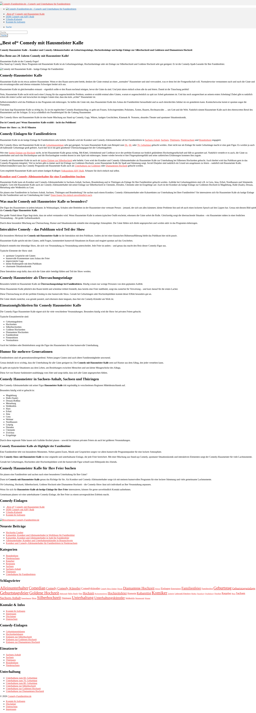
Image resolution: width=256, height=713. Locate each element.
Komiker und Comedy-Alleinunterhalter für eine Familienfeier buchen (42, 176)
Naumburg (200, 593)
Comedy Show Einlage (109, 589)
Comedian (37, 588)
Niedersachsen (187, 140)
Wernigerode (139, 598)
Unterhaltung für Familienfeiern (21, 574)
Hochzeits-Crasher (14, 532)
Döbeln (157, 589)
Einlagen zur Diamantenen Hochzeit (23, 642)
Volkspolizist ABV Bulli (72, 170)
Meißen (193, 593)
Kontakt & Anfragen (15, 22)
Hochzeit (88, 593)
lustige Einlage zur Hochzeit (22, 152)
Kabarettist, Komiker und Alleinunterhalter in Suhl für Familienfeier (37, 538)
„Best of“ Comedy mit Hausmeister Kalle (25, 14)
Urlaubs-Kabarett (14, 19)
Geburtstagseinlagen (15, 631)
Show (34, 598)
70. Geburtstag (144, 145)
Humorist (131, 593)
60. (130, 145)
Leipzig (171, 593)
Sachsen (165, 140)
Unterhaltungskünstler (109, 598)
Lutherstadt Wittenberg (183, 594)
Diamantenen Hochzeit (116, 165)
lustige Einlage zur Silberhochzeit (56, 160)
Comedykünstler (90, 588)
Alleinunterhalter (14, 588)
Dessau (120, 589)
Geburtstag (222, 588)
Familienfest (207, 588)
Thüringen (175, 140)
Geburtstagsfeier (14, 592)
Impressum (11, 614)
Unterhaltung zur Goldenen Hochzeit (23, 688)
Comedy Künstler (69, 588)
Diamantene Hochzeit (139, 588)
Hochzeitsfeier (117, 593)
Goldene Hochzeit (44, 592)
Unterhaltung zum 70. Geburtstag (21, 680)
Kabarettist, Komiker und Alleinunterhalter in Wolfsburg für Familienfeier (40, 535)
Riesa (233, 593)
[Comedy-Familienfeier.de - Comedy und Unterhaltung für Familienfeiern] (35, 4)
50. (126, 145)
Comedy (51, 588)
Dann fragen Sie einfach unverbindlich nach (71, 195)
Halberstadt (63, 593)
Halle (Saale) (73, 593)
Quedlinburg (209, 593)
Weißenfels (130, 598)
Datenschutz (11, 619)
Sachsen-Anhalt (152, 140)
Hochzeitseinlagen (101, 593)
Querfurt (217, 593)
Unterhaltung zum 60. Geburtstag (21, 678)
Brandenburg (205, 140)
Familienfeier (191, 588)
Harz (80, 594)
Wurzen (147, 598)
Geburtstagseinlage (55, 145)
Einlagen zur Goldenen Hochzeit (21, 639)
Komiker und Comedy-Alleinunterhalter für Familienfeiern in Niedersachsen (41, 543)
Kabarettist (144, 593)
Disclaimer (11, 616)
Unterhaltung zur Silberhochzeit (21, 686)
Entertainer (176, 588)
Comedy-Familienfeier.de (19, 696)
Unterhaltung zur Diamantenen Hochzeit (25, 691)
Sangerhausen (26, 598)
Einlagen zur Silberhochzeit (19, 637)
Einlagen (165, 588)
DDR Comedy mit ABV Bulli (20, 16)
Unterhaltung (83, 597)
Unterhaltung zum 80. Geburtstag (21, 683)
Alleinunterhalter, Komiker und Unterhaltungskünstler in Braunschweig (39, 540)
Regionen (10, 563)
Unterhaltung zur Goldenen (87, 165)
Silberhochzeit (49, 597)
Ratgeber (10, 561)
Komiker (159, 592)
